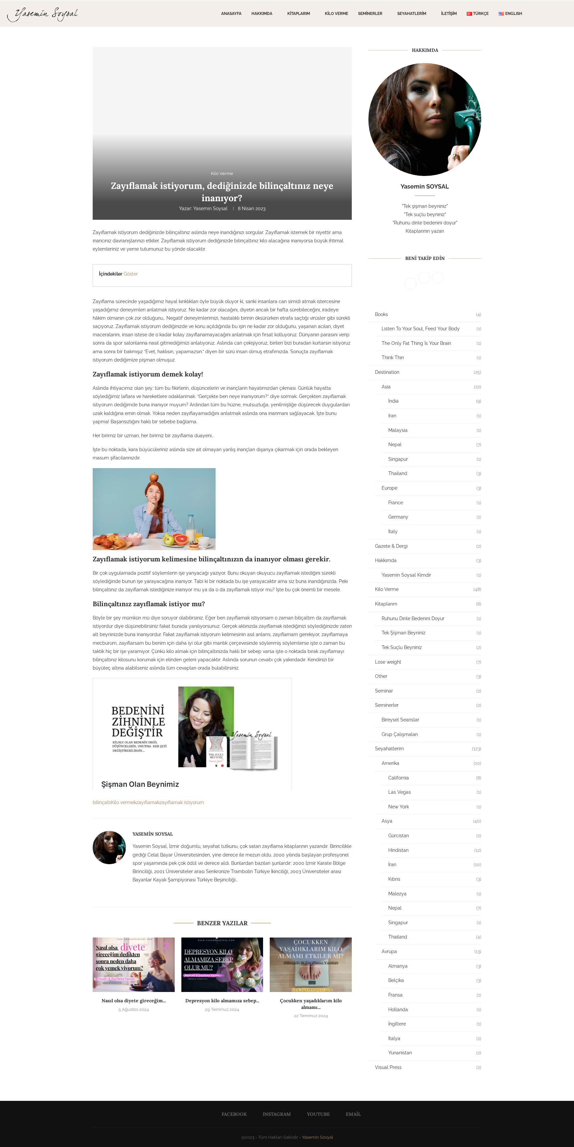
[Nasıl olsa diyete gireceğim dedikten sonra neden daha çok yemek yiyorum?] (134, 965)
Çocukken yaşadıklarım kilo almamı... (311, 1004)
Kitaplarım (298, 13)
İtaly (434, 531)
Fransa (434, 995)
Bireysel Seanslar (431, 719)
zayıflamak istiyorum (181, 802)
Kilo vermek (123, 802)
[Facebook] (544, 13)
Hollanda (434, 1009)
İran (434, 864)
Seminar (428, 691)
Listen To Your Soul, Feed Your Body (431, 328)
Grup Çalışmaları (431, 734)
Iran (434, 415)
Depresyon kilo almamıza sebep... (222, 1001)
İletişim (449, 13)
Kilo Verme (336, 13)
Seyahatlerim (411, 13)
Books (428, 314)
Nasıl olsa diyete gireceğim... (134, 1001)
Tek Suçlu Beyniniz (431, 647)
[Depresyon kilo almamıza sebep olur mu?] (222, 965)
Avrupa (431, 951)
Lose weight (428, 662)
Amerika (431, 763)
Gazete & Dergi (428, 546)
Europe (431, 488)
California (434, 777)
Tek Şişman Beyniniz (431, 632)
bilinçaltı (102, 802)
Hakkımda (261, 13)
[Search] (564, 13)
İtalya (434, 1038)
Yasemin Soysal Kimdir (431, 575)
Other (428, 676)
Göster (131, 274)
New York (434, 806)
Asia (431, 386)
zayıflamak (147, 802)
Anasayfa (231, 13)
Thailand (434, 473)
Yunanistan (434, 1052)
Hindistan (434, 850)
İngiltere (434, 1023)
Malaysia (434, 430)
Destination (428, 372)
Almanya (434, 966)
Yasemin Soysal (210, 208)
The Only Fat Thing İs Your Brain (431, 343)
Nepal (434, 444)
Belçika (434, 980)
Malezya (434, 893)
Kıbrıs (434, 879)
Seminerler (370, 13)
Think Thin (431, 357)
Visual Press (428, 1067)
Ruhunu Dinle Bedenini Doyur (431, 618)
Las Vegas (434, 792)
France (434, 502)
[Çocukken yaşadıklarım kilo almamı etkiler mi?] (311, 965)
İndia (434, 401)
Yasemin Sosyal (317, 1137)
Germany (434, 517)
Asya (431, 821)
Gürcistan (434, 835)
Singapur (434, 459)
